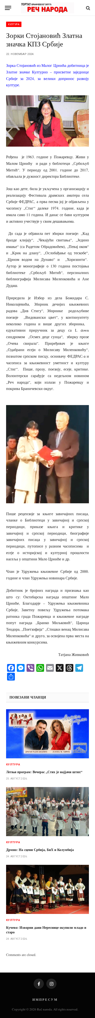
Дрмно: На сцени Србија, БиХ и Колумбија (40, 849)
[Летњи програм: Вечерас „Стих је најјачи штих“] (47, 733)
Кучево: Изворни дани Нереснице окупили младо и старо (46, 930)
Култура (13, 24)
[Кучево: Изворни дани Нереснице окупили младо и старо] (47, 889)
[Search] (87, 7)
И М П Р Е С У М (44, 999)
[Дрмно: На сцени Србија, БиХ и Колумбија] (47, 811)
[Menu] (8, 7)
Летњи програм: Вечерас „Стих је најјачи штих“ (44, 771)
